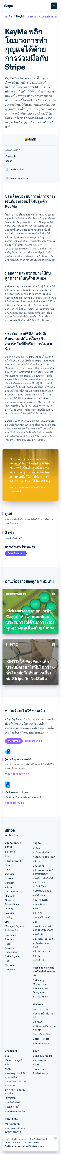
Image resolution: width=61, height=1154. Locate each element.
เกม (35, 921)
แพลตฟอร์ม (39, 904)
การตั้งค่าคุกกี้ (12, 1106)
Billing (8, 865)
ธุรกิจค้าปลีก (39, 960)
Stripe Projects (41, 1038)
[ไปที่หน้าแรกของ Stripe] (8, 830)
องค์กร (36, 848)
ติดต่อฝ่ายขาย (15, 553)
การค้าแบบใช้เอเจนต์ (44, 856)
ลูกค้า (8, 16)
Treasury (10, 969)
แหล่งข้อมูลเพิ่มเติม (15, 1111)
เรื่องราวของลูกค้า (14, 1060)
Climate (9, 878)
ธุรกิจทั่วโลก (39, 886)
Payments (10, 934)
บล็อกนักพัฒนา (41, 1043)
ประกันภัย (38, 934)
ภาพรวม (31, 16)
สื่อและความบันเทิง (43, 938)
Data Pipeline (12, 891)
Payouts (9, 939)
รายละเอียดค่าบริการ (16, 773)
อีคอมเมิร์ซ (38, 865)
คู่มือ (7, 1055)
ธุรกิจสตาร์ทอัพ (41, 852)
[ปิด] (54, 1139)
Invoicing (10, 912)
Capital (9, 869)
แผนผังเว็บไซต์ (12, 1102)
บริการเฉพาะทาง (42, 951)
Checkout (10, 873)
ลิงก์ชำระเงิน (11, 930)
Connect (9, 882)
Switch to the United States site (23, 1146)
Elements (10, 895)
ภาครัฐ (36, 955)
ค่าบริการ (10, 851)
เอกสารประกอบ (41, 1009)
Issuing (9, 917)
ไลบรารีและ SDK (42, 1034)
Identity (9, 908)
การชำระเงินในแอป (43, 890)
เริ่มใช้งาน (13, 740)
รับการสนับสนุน (13, 1123)
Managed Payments (16, 926)
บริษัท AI (37, 912)
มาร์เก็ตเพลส (39, 895)
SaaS (35, 908)
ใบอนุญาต (10, 1097)
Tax (7, 960)
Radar (8, 943)
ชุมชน (8, 1068)
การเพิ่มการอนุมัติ (14, 860)
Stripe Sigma (12, 956)
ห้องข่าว (37, 1064)
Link (7, 921)
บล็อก (8, 1064)
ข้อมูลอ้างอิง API (13, 802)
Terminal (9, 965)
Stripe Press (39, 1068)
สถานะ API (38, 1021)
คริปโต (8, 887)
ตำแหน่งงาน (39, 1060)
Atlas (8, 856)
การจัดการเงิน (40, 899)
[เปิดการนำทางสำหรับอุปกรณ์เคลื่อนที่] (54, 6)
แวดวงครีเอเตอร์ (41, 917)
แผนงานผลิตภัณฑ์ (42, 1055)
